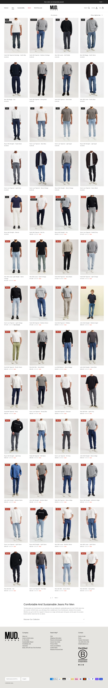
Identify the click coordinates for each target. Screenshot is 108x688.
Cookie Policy (53, 647)
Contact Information (83, 640)
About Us (24, 636)
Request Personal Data (56, 649)
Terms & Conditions (55, 645)
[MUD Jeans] (54, 8)
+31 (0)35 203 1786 (83, 642)
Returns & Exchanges (56, 640)
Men (13, 8)
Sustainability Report (27, 642)
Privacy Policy (54, 643)
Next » (56, 597)
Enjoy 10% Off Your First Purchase (31, 647)
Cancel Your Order (55, 642)
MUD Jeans (10, 683)
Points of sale (81, 636)
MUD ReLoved (38, 8)
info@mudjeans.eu (83, 643)
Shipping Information (55, 638)
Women (6, 8)
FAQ (51, 636)
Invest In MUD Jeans (27, 638)
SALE (29, 8)
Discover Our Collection (32, 619)
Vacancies (25, 645)
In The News (25, 640)
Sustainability (20, 8)
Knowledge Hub (26, 643)
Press (79, 638)
